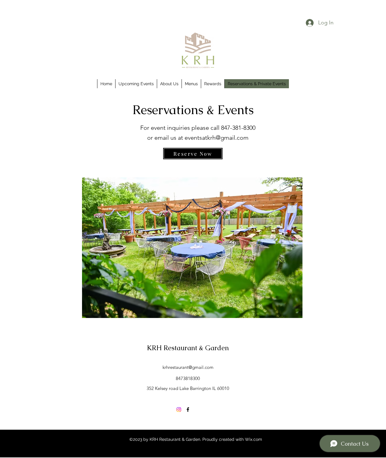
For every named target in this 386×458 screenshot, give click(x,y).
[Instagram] (179, 410)
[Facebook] (188, 410)
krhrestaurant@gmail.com (188, 367)
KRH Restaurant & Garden (188, 348)
